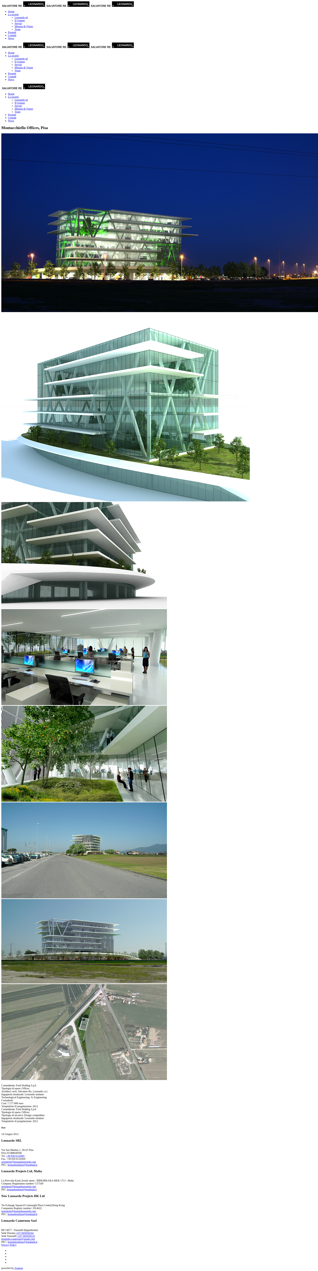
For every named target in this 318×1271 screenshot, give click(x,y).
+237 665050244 (24, 1233)
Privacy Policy (9, 1245)
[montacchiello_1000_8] (125, 500)
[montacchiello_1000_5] (84, 800)
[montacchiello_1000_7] (84, 607)
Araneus (18, 1268)
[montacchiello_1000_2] (84, 982)
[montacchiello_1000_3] (84, 897)
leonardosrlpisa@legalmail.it (22, 1164)
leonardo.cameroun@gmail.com (18, 1239)
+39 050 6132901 (15, 1156)
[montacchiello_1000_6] (84, 704)
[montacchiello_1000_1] (84, 1079)
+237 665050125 (26, 1236)
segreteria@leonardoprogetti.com (18, 1161)
